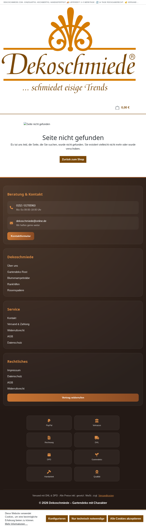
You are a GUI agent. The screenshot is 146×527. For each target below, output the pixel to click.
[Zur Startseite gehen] (73, 56)
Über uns (12, 265)
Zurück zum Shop (73, 159)
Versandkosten (106, 495)
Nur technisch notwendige (88, 518)
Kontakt (11, 318)
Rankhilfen (13, 284)
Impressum (14, 370)
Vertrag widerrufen (73, 397)
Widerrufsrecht (15, 330)
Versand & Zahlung (18, 324)
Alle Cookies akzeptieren (125, 518)
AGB (10, 336)
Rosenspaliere (15, 290)
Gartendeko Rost (17, 271)
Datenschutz (14, 342)
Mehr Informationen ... (16, 524)
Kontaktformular (21, 236)
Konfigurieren (57, 518)
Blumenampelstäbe (18, 277)
